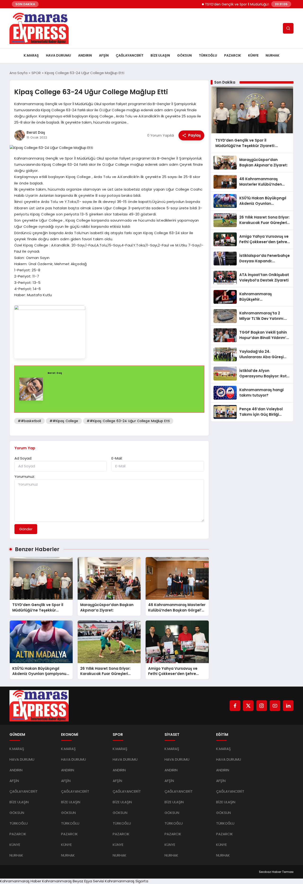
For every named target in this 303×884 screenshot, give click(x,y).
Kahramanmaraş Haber (20, 881)
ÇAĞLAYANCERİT (129, 55)
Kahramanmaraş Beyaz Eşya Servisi (73, 881)
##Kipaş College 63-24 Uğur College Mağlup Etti (128, 421)
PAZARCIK (232, 55)
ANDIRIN (85, 55)
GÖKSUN (184, 55)
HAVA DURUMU (58, 55)
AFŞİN (104, 55)
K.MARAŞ (31, 55)
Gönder (25, 529)
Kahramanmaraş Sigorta (126, 881)
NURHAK (272, 55)
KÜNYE (253, 55)
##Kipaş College (63, 421)
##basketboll (29, 421)
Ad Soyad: (23, 458)
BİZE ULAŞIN (160, 55)
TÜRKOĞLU (208, 55)
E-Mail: (116, 458)
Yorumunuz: (24, 476)
